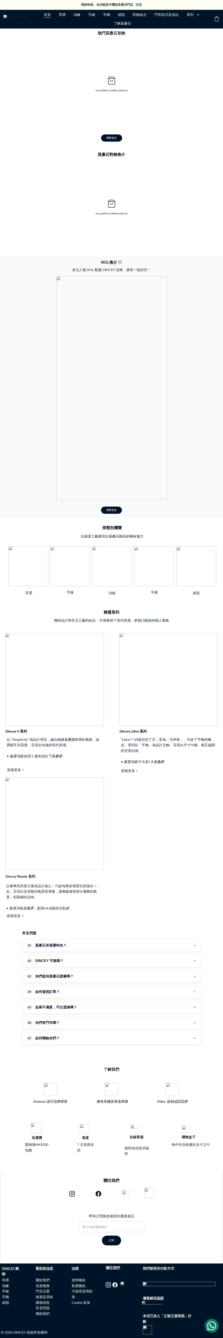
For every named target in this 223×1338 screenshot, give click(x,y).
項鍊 (76, 15)
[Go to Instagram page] (72, 1194)
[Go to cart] (217, 19)
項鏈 (111, 593)
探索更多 (128, 771)
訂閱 (111, 1240)
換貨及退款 (44, 1297)
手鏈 (91, 15)
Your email (84, 1219)
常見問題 (43, 1308)
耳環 (62, 15)
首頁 (47, 15)
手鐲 (106, 15)
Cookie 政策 (81, 1302)
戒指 (121, 15)
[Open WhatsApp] (212, 1326)
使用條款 (79, 1280)
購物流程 (43, 1302)
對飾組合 (140, 15)
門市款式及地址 (166, 15)
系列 (190, 15)
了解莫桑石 (122, 23)
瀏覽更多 (111, 138)
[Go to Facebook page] (98, 1194)
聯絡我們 (43, 1314)
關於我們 (43, 1280)
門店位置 (43, 1291)
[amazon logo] (124, 1285)
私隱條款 (79, 1286)
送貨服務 (43, 1286)
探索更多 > (15, 770)
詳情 (139, 4)
